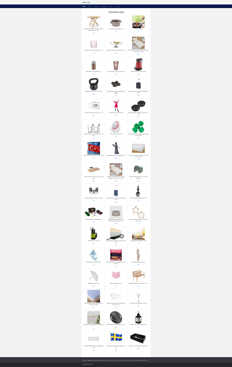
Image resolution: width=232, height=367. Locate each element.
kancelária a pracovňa (118, 360)
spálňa (111, 360)
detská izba (101, 360)
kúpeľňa (137, 360)
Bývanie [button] (118, 6)
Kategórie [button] (96, 6)
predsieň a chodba (128, 360)
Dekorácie (84, 360)
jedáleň (133, 360)
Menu (83, 6)
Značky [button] (104, 6)
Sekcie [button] (111, 6)
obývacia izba (107, 360)
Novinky (89, 6)
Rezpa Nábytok (89, 364)
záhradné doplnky (144, 360)
